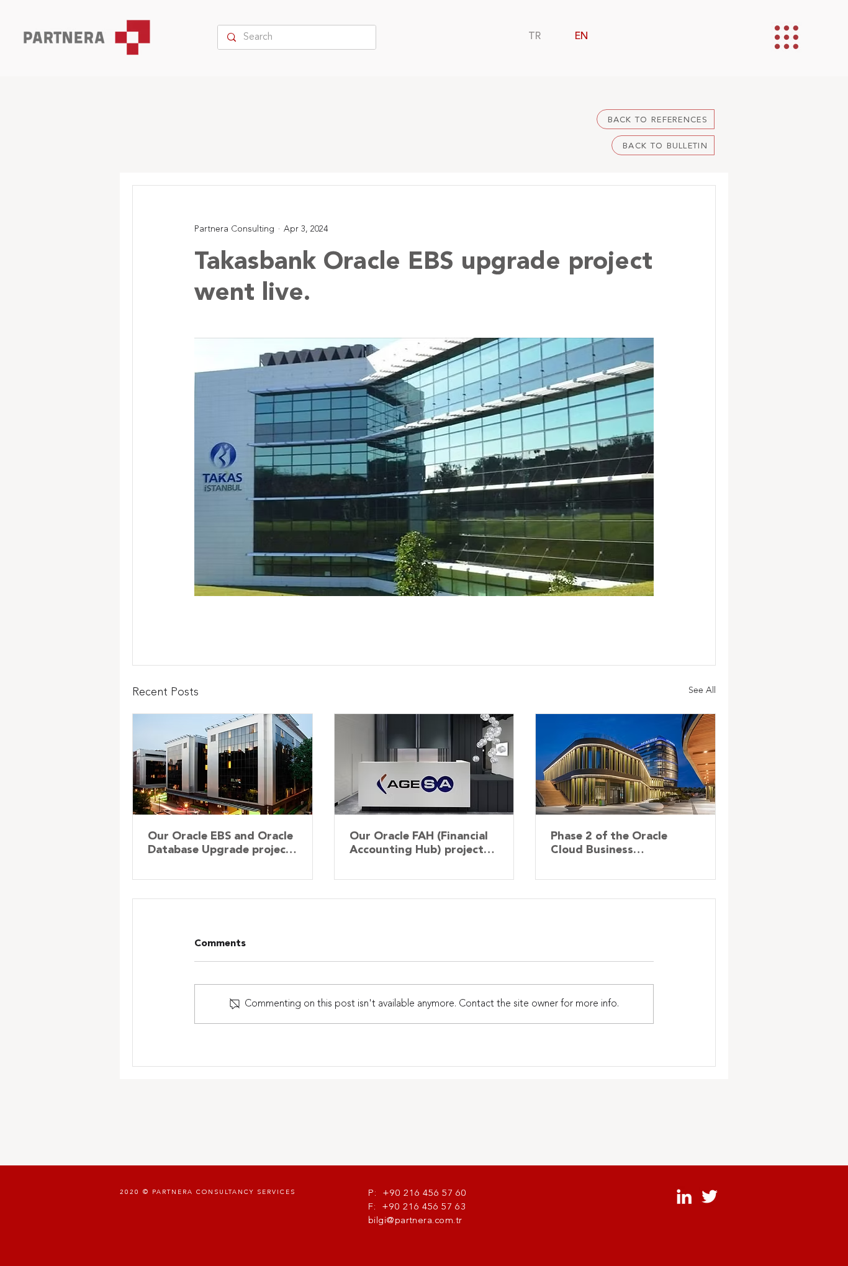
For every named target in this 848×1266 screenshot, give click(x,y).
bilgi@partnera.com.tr (415, 1221)
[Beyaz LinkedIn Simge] (684, 1196)
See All (702, 690)
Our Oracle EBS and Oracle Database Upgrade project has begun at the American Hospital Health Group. (221, 844)
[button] (786, 37)
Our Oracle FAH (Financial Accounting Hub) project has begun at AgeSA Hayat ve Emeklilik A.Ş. (422, 844)
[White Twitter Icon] (709, 1196)
